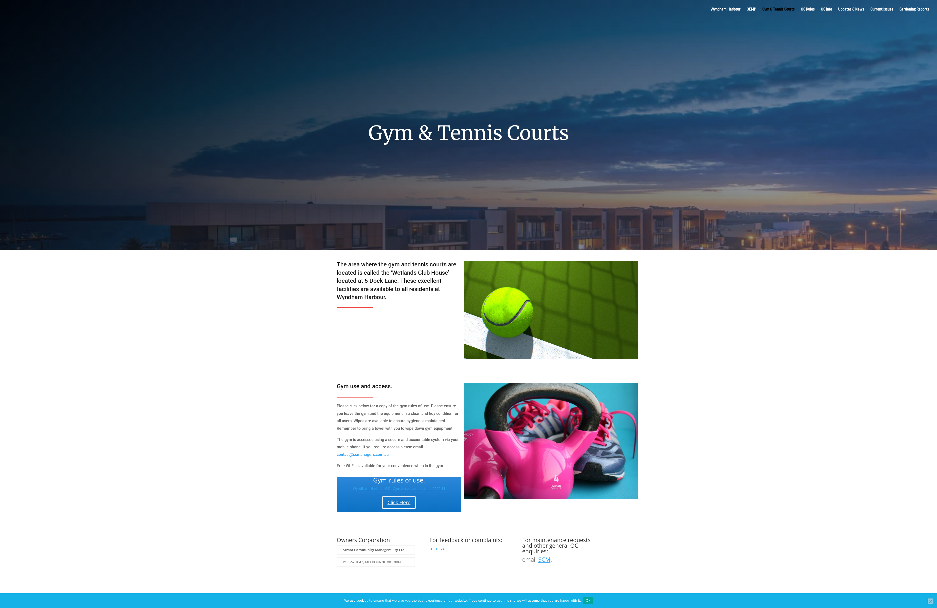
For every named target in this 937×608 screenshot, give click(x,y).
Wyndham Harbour (726, 9)
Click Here (398, 502)
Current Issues (881, 9)
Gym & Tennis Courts (778, 9)
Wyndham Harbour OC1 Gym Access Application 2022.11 (399, 488)
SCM (544, 559)
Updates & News (851, 9)
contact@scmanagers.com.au (363, 454)
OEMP (751, 9)
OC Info (826, 9)
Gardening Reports (914, 9)
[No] (930, 601)
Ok (588, 600)
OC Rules (808, 9)
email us (437, 548)
